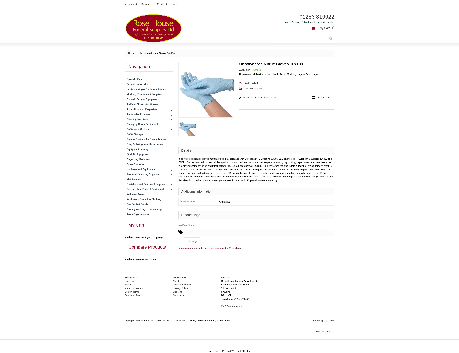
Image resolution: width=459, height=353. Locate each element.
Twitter (128, 284)
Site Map (177, 291)
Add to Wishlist (252, 83)
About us (177, 281)
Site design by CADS (323, 320)
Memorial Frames (134, 288)
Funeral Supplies (321, 331)
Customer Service (182, 284)
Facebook (130, 281)
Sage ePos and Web (226, 351)
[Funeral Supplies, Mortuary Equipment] (177, 28)
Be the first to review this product (260, 97)
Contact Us (178, 295)
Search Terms (132, 291)
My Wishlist (147, 4)
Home (131, 53)
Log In (174, 4)
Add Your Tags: (186, 225)
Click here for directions (233, 306)
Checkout (162, 4)
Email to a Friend (325, 97)
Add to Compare (253, 88)
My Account (131, 4)
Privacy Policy (180, 288)
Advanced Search (134, 295)
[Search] (330, 38)
